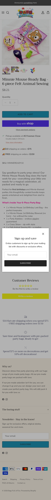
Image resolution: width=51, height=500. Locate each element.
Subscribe (25, 263)
